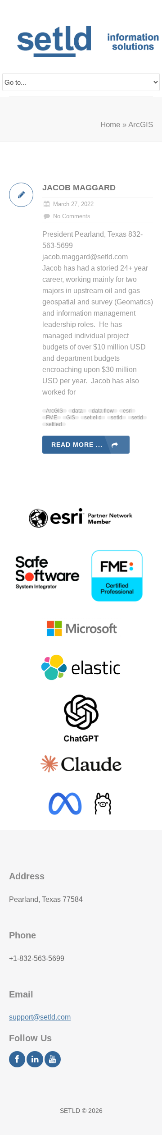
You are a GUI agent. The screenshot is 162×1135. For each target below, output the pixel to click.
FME (51, 417)
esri (127, 411)
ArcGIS (54, 411)
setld (137, 417)
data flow (103, 411)
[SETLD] (74, 41)
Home (110, 124)
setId (116, 417)
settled (54, 424)
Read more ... (77, 444)
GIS (70, 417)
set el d (93, 417)
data (77, 411)
